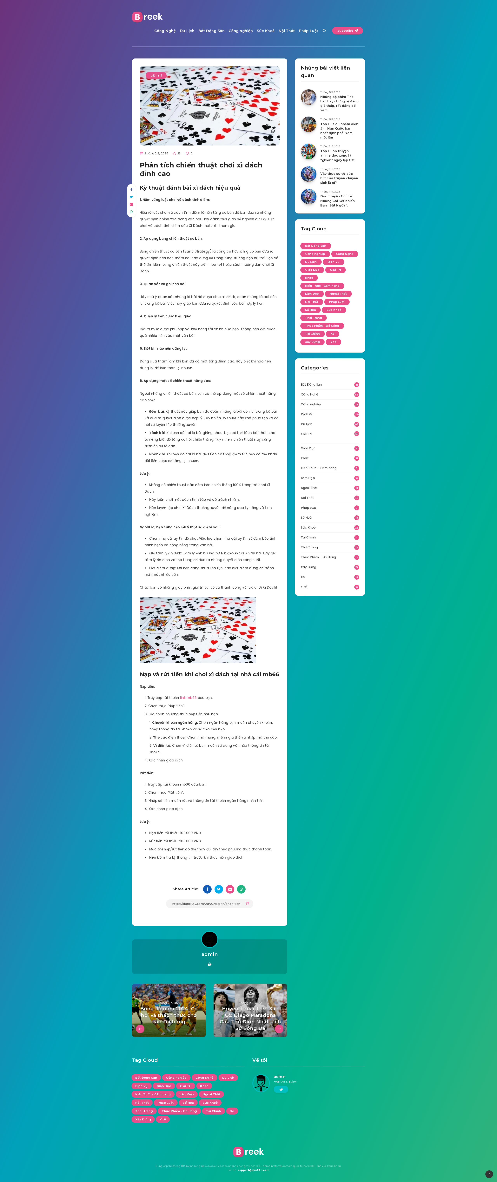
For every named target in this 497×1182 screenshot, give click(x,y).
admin (210, 954)
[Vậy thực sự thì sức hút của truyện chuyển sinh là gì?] (308, 174)
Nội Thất (287, 31)
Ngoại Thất (338, 293)
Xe (333, 333)
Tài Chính (312, 333)
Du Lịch (187, 31)
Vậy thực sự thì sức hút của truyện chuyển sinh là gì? (339, 178)
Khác (309, 278)
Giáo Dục (312, 270)
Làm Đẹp (312, 293)
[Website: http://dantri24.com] (209, 964)
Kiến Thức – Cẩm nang (318, 468)
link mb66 (188, 697)
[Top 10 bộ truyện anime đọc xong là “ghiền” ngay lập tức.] (308, 151)
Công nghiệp (241, 31)
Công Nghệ (165, 31)
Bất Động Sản (211, 31)
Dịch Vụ (334, 262)
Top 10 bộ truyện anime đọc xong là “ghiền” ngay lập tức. (338, 155)
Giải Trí (156, 75)
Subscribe (345, 30)
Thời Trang (313, 318)
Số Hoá (310, 310)
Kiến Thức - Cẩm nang (322, 285)
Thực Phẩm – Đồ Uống (318, 557)
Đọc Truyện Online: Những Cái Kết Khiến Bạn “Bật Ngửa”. (337, 200)
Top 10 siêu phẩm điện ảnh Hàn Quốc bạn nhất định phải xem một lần (339, 130)
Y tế (333, 342)
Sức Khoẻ (266, 31)
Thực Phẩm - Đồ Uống (322, 326)
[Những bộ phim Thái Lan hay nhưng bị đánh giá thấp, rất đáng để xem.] (308, 97)
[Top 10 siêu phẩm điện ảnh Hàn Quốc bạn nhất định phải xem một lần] (308, 124)
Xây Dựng (312, 342)
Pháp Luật (308, 31)
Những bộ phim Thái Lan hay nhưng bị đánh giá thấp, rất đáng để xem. (339, 103)
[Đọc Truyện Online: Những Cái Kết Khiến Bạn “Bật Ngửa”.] (308, 196)
